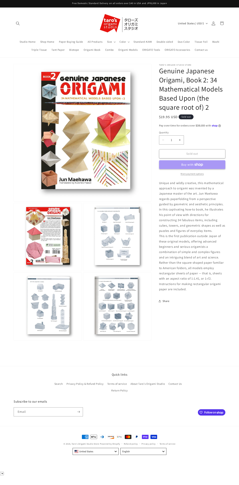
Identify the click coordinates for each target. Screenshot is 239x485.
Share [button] (166, 301)
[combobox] (96, 451)
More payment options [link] (192, 173)
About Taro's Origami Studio (148, 383)
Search (58, 383)
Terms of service (117, 383)
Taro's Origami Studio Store (85, 443)
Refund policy (131, 443)
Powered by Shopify (110, 443)
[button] (18, 23)
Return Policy (119, 390)
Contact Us (175, 383)
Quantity (164, 132)
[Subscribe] (78, 411)
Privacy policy (149, 443)
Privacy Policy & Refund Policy (85, 383)
